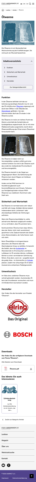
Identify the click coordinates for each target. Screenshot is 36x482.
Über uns (5, 446)
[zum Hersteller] (18, 310)
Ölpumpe (19, 106)
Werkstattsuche (8, 453)
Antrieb (15, 10)
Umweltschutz (12, 76)
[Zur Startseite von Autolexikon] (10, 4)
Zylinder (30, 260)
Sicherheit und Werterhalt (16, 72)
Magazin (5, 440)
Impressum (5, 478)
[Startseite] (3, 10)
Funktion (10, 68)
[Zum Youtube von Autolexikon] (3, 465)
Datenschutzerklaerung (19, 478)
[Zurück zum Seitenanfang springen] (32, 476)
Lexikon (8, 10)
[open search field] (30, 4)
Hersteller (10, 81)
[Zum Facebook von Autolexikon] (8, 465)
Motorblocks (6, 111)
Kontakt (5, 459)
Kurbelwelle (20, 248)
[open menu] (33, 4)
